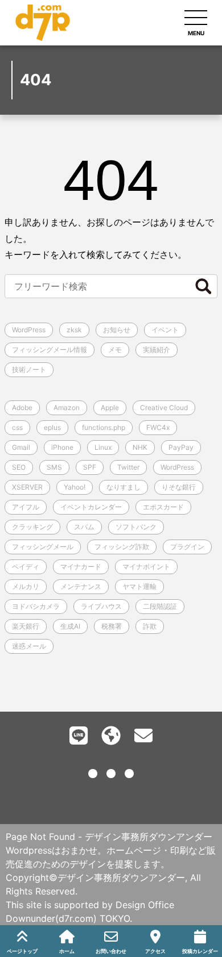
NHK (140, 447)
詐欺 (150, 626)
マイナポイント (146, 566)
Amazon (67, 407)
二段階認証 (160, 606)
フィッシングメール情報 (49, 349)
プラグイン (187, 546)
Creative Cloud (164, 407)
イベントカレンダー (91, 507)
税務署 (111, 626)
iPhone (62, 447)
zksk (74, 329)
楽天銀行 (25, 626)
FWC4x (158, 427)
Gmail (21, 447)
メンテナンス (80, 586)
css (17, 427)
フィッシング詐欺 (121, 546)
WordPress (29, 329)
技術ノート (29, 369)
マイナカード (80, 566)
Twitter (128, 467)
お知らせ (116, 329)
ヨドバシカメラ (36, 606)
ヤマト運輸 (139, 586)
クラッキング (32, 527)
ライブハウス (101, 606)
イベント (165, 329)
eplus (52, 427)
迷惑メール (29, 646)
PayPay (181, 447)
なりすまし (123, 487)
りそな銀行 (179, 487)
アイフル (25, 507)
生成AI (70, 626)
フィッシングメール (42, 546)
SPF (89, 467)
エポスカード (163, 507)
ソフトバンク (136, 527)
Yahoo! (74, 487)
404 (111, 180)
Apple (110, 407)
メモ (115, 349)
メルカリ (25, 586)
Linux (103, 447)
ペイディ (25, 566)
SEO (19, 467)
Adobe (22, 407)
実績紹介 (156, 349)
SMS (54, 467)
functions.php (103, 427)
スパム (84, 527)
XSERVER (27, 487)
